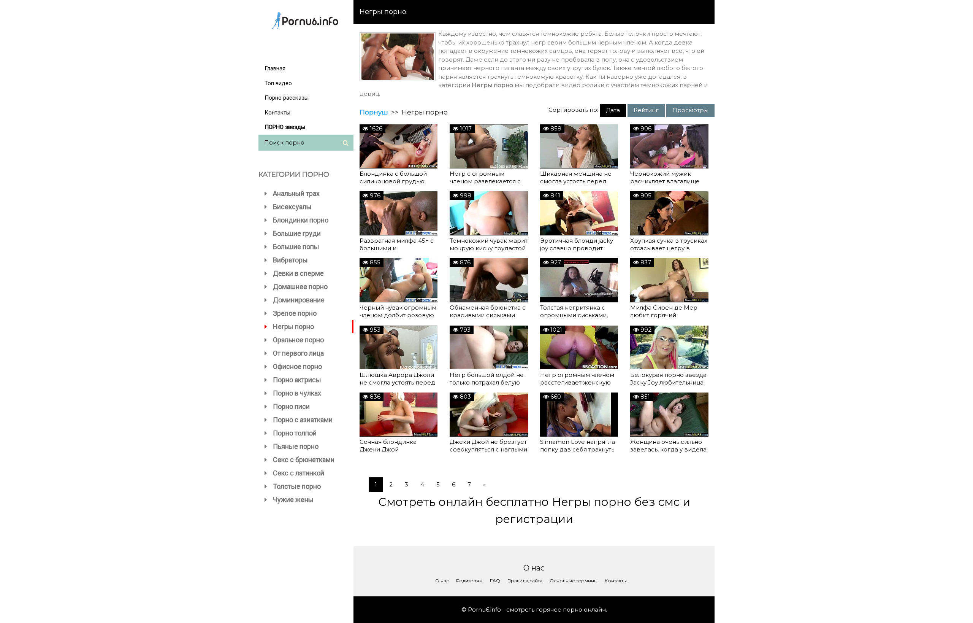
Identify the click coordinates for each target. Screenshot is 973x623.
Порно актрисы (297, 380)
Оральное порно (298, 340)
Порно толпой (295, 433)
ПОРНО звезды (285, 127)
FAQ (495, 580)
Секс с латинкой (298, 473)
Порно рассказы (287, 97)
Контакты (277, 112)
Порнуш (374, 112)
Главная (275, 68)
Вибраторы (290, 260)
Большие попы (296, 247)
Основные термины (573, 580)
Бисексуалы (292, 207)
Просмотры (690, 110)
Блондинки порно (300, 220)
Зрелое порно (295, 313)
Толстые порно (297, 486)
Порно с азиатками (303, 420)
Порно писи (291, 406)
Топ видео (278, 83)
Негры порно (293, 327)
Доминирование (299, 300)
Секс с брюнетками (303, 460)
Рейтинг (646, 110)
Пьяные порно (296, 446)
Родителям (469, 580)
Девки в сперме (298, 273)
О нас (442, 580)
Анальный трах (296, 193)
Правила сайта (524, 580)
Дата (613, 110)
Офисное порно (297, 366)
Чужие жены (293, 500)
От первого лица (298, 353)
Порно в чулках (297, 393)
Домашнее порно (300, 287)
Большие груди (297, 233)
